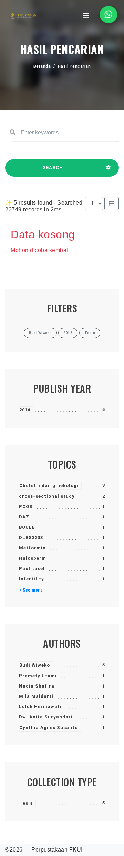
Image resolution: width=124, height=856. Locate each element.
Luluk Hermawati (40, 706)
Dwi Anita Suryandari (46, 717)
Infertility (31, 578)
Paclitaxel (32, 568)
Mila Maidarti (36, 696)
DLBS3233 (31, 537)
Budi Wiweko (34, 665)
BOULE (27, 527)
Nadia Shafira (36, 686)
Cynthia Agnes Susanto (48, 727)
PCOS (26, 506)
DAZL (25, 516)
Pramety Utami (38, 675)
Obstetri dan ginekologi (49, 485)
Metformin (32, 547)
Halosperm (32, 558)
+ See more (31, 589)
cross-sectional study (47, 496)
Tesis (26, 803)
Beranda (42, 66)
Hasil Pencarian (74, 66)
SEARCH (53, 167)
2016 (24, 410)
